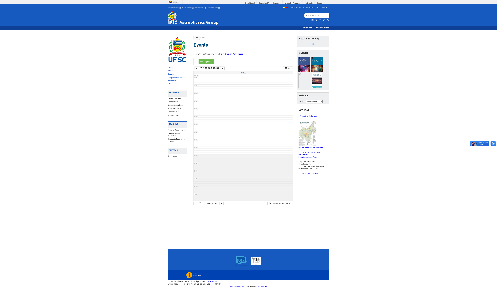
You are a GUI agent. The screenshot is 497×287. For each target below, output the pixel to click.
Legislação (309, 3)
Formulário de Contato (308, 116)
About (170, 70)
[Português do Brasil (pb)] (284, 8)
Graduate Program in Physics (176, 140)
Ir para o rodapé (213, 8)
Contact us (172, 83)
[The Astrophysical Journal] (304, 71)
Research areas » (175, 98)
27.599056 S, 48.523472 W (308, 173)
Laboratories (173, 112)
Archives (301, 101)
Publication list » (174, 108)
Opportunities (173, 115)
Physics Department (176, 130)
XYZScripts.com (261, 286)
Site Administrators (322, 28)
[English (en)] (287, 8)
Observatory (173, 156)
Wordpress (212, 281)
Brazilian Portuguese (234, 54)
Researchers (173, 101)
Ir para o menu (187, 8)
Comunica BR (264, 3)
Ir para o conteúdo (174, 8)
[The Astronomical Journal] (317, 71)
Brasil (175, 2)
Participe (276, 3)
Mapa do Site (322, 8)
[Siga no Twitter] (316, 20)
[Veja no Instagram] (324, 20)
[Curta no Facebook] (313, 20)
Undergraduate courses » (174, 134)
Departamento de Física (307, 157)
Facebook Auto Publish (238, 286)
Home (170, 67)
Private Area (307, 28)
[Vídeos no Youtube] (320, 20)
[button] (280, 203)
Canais (319, 3)
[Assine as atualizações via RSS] (328, 20)
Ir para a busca (200, 8)
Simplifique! (250, 3)
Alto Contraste (309, 8)
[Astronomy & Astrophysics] (317, 87)
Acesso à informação (292, 3)
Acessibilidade (295, 8)
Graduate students (175, 105)
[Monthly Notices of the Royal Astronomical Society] (304, 87)
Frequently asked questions (175, 78)
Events (171, 74)
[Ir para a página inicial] (196, 38)
